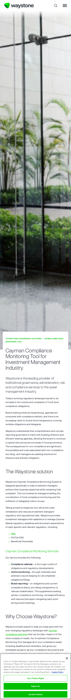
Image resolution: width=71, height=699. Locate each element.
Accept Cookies (35, 694)
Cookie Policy (57, 672)
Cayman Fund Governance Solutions (24, 339)
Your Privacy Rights (35, 678)
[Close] (67, 658)
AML (13, 533)
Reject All (35, 686)
